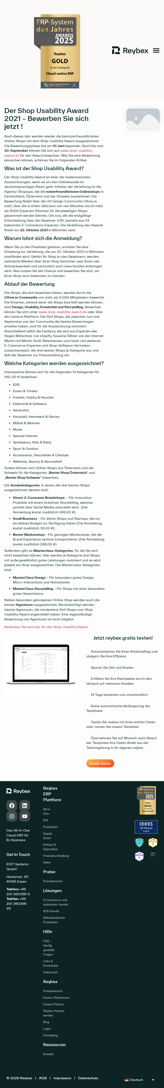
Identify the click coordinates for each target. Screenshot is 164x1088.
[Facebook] (11, 805)
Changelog (50, 1035)
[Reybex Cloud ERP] (153, 856)
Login (47, 1028)
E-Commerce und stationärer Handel (55, 902)
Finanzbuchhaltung (48, 855)
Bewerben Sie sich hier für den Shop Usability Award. (46, 627)
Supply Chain (47, 836)
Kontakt (48, 1054)
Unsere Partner (53, 1004)
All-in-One (47, 811)
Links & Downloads (48, 963)
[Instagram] (11, 816)
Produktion (48, 827)
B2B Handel (51, 911)
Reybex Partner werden (53, 1013)
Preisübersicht (48, 881)
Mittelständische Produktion (54, 920)
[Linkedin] (24, 805)
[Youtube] (24, 816)
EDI (45, 820)
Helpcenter (48, 972)
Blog (46, 1022)
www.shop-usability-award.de (63, 312)
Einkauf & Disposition (48, 847)
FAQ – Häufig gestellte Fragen (48, 947)
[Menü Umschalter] (156, 50)
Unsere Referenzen (56, 997)
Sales (47, 862)
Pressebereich (53, 991)
